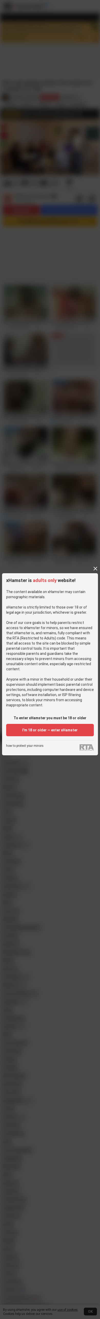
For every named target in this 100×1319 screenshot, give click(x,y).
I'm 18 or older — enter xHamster (50, 730)
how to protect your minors (25, 746)
